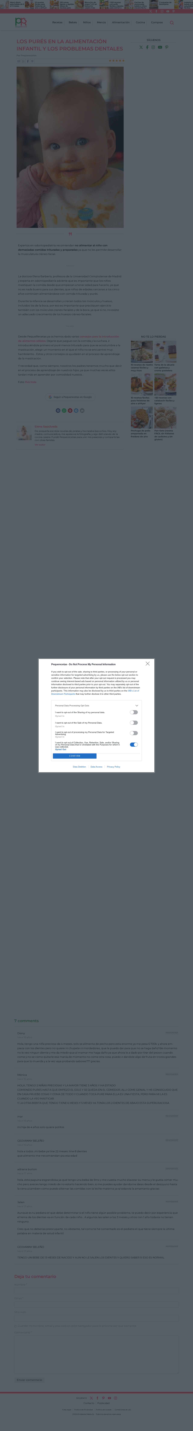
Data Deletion (79, 767)
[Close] (149, 664)
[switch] (134, 712)
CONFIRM (74, 756)
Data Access (96, 767)
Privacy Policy (113, 767)
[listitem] (96, 705)
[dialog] (96, 715)
